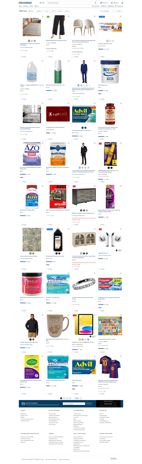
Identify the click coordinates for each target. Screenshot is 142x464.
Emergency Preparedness (106, 422)
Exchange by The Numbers (79, 440)
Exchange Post (76, 444)
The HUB (102, 419)
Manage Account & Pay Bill (27, 436)
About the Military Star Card (27, 440)
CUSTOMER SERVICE (78, 410)
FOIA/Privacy (76, 449)
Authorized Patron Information (80, 415)
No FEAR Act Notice (104, 442)
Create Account (77, 413)
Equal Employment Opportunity (56, 444)
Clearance (25, 6)
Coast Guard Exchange (105, 440)
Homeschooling (103, 415)
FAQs (74, 419)
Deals (20, 6)
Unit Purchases (95, 6)
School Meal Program (104, 417)
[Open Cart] (122, 3)
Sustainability (76, 447)
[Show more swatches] (90, 85)
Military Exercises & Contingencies (81, 445)
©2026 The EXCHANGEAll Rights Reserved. (33, 459)
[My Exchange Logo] (28, 3)
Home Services (52, 424)
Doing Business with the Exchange (81, 451)
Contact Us (76, 417)
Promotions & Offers (25, 438)
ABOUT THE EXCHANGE (79, 433)
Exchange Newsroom (78, 442)
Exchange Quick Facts (78, 438)
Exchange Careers (53, 438)
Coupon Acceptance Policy (27, 419)
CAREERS (51, 433)
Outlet (31, 6)
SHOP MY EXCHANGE (54, 410)
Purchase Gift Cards (53, 422)
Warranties (76, 426)
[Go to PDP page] (32, 27)
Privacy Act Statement (64, 459)
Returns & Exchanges (78, 422)
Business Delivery (53, 417)
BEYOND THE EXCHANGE (106, 433)
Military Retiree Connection (55, 440)
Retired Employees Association (56, 442)
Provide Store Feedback (54, 415)
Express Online (52, 413)
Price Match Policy (25, 420)
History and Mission (78, 436)
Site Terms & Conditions (51, 459)
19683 (76, 398)
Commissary (102, 438)
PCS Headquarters (104, 420)
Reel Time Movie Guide (54, 419)
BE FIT (101, 413)
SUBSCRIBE (88, 403)
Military (36, 6)
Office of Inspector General (106, 436)
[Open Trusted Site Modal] (113, 458)
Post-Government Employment (56, 436)
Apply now (23, 442)
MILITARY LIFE (103, 410)
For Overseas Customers (79, 428)
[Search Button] (95, 3)
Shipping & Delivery (77, 424)
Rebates (23, 417)
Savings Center (24, 415)
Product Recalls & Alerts (79, 429)
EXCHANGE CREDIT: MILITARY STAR (30, 433)
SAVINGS (23, 410)
